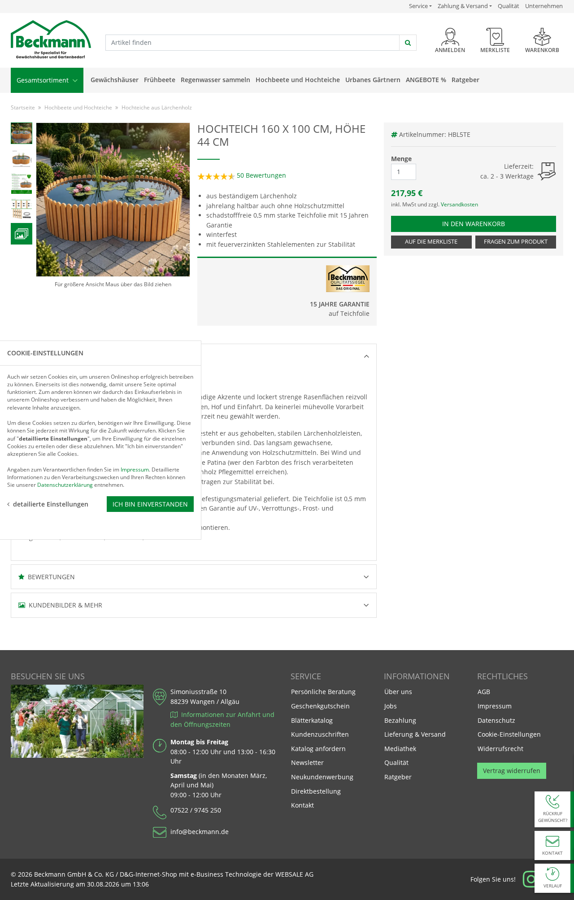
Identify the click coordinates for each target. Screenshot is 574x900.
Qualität (508, 6)
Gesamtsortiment (43, 80)
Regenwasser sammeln (215, 79)
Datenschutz (496, 720)
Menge (401, 158)
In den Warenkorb (483, 223)
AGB (484, 691)
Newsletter (307, 762)
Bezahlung (400, 720)
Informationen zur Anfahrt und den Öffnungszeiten (222, 719)
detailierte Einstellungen (50, 504)
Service (420, 6)
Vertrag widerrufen (511, 770)
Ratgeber (465, 79)
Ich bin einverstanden (150, 504)
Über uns (398, 691)
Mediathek (400, 748)
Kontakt (302, 805)
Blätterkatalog (312, 720)
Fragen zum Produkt (516, 241)
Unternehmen (544, 6)
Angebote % (426, 79)
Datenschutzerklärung (65, 484)
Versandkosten (459, 204)
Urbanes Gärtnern (372, 79)
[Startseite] (51, 39)
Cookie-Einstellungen (509, 734)
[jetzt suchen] (408, 43)
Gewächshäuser (115, 79)
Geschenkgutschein (320, 706)
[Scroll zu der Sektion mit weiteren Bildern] (21, 234)
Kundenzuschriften (320, 734)
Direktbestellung (316, 791)
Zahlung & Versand (463, 6)
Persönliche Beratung (323, 691)
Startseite (23, 107)
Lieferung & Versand (415, 734)
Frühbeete (159, 79)
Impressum (495, 706)
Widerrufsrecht (500, 748)
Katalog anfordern (318, 748)
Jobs (390, 706)
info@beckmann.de (199, 831)
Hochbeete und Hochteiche (298, 79)
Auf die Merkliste (431, 241)
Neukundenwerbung (322, 777)
